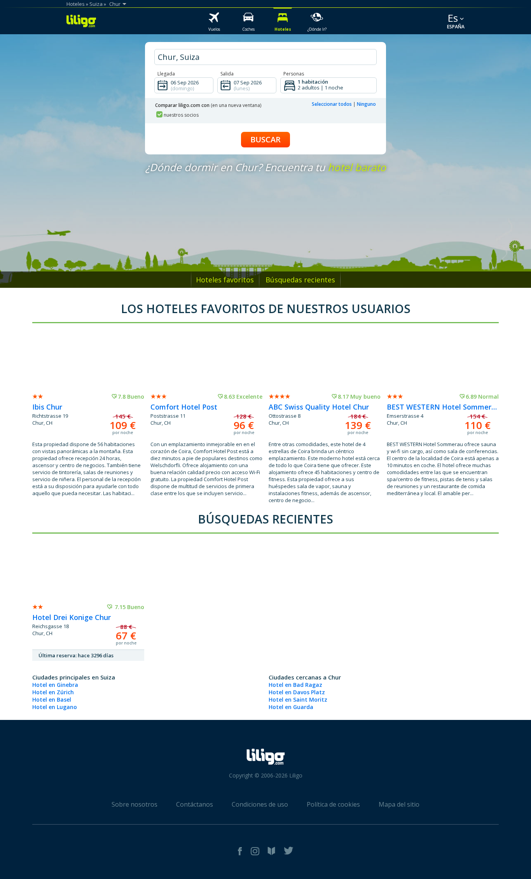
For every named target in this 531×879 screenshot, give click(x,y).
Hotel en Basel (51, 699)
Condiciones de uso (260, 804)
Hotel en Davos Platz (297, 692)
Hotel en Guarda (291, 707)
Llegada (166, 73)
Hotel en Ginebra (55, 684)
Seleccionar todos (332, 104)
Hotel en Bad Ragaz (295, 684)
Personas (293, 73)
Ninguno (366, 104)
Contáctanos (194, 804)
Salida (227, 73)
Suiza (96, 3)
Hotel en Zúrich (53, 692)
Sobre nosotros (134, 804)
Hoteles (75, 3)
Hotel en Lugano (54, 707)
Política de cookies (333, 804)
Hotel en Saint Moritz (298, 699)
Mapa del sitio (399, 804)
